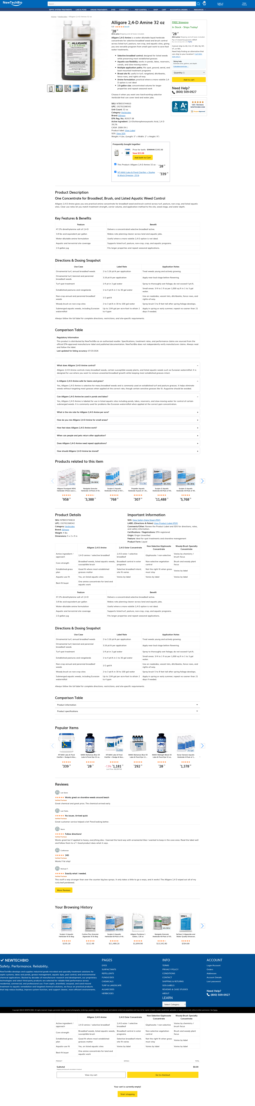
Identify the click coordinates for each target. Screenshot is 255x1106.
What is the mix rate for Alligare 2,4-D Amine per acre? (83, 411)
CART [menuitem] (164, 9)
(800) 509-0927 (220, 994)
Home (53, 16)
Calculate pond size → (181, 66)
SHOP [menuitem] (155, 9)
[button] (52, 481)
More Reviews (63, 890)
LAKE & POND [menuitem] (81, 9)
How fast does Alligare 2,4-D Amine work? (77, 427)
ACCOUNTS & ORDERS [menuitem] (178, 9)
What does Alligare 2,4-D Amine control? (76, 365)
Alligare (121, 115)
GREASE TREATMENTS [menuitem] (98, 9)
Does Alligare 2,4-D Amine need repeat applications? (82, 443)
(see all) (126, 26)
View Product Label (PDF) (166, 523)
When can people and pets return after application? (81, 435)
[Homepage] (12, 3)
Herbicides (62, 16)
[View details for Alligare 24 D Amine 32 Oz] (116, 155)
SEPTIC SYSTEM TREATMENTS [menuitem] (60, 9)
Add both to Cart (143, 157)
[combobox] (122, 3)
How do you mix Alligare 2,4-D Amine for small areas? (82, 419)
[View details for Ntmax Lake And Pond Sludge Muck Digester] (127, 155)
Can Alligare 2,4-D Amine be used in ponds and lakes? (82, 396)
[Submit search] (198, 3)
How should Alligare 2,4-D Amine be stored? (78, 450)
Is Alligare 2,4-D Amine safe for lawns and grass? (80, 380)
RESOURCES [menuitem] (198, 9)
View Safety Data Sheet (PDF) (146, 519)
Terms (215, 1010)
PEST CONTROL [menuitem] (141, 9)
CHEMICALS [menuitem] (123, 9)
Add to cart (189, 79)
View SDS (120, 133)
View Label (130, 130)
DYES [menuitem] (113, 9)
